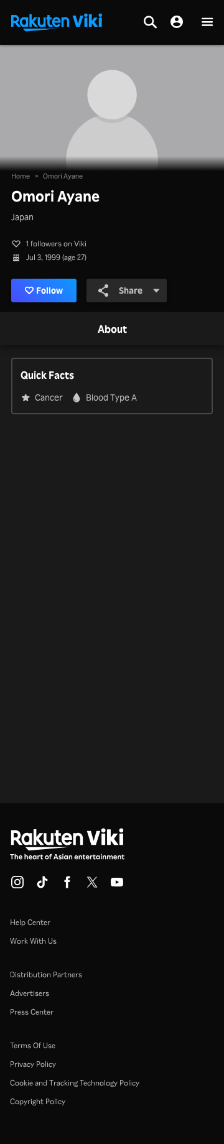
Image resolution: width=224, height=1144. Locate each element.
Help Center (30, 922)
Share (130, 290)
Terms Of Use (32, 1045)
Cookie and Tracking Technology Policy (74, 1082)
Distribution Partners (46, 974)
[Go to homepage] (56, 21)
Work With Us (33, 941)
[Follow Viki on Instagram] (17, 886)
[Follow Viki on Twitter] (92, 886)
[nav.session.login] (177, 22)
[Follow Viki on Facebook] (67, 886)
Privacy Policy (33, 1064)
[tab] (112, 329)
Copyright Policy (37, 1101)
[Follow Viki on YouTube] (117, 886)
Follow (49, 290)
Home (20, 176)
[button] (207, 22)
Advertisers (29, 993)
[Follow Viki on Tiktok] (42, 886)
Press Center (32, 1011)
